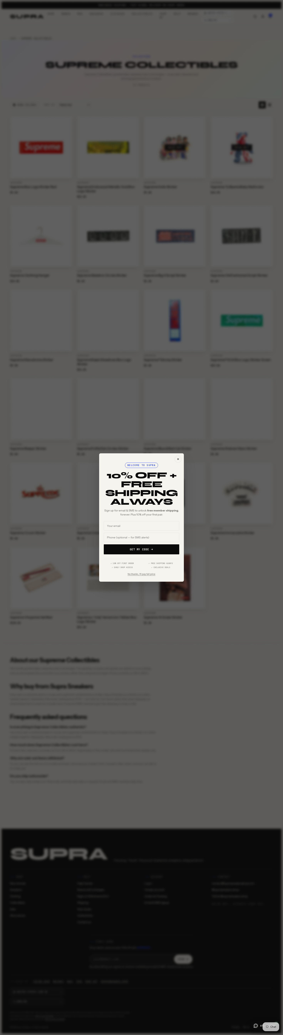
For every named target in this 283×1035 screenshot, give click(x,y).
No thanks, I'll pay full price (141, 574)
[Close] (178, 459)
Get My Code (139, 549)
